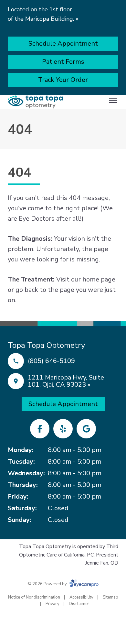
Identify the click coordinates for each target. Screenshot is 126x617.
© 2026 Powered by (47, 584)
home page (98, 279)
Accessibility (81, 597)
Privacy (52, 604)
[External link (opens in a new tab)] (86, 428)
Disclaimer (79, 604)
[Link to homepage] (35, 101)
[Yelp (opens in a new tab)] (63, 428)
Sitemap (110, 597)
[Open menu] (113, 100)
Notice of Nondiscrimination (34, 597)
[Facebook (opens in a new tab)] (39, 428)
